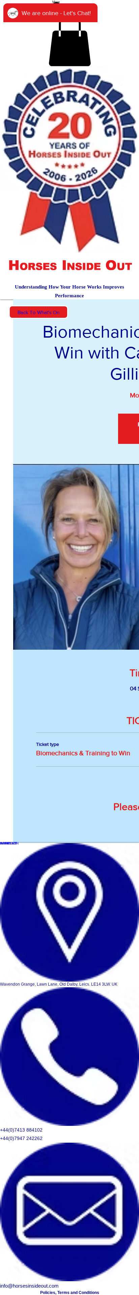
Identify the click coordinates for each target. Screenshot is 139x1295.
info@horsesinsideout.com (29, 1286)
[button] (69, 39)
